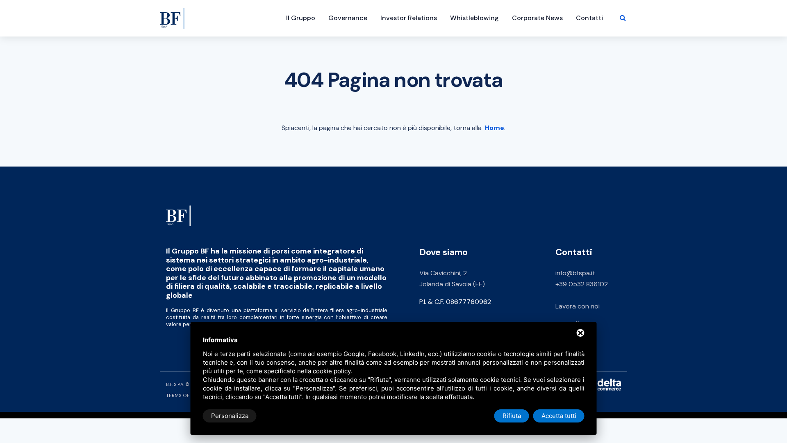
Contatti (589, 18)
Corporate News (537, 18)
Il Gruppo (300, 18)
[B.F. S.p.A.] (178, 215)
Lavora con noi (577, 306)
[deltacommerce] (602, 384)
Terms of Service (188, 395)
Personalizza (229, 416)
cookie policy (332, 371)
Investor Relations (408, 18)
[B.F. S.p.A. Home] (172, 14)
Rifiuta (512, 416)
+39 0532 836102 (581, 284)
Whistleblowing (474, 18)
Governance (347, 18)
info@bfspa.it (575, 273)
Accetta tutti (558, 416)
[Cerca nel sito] (623, 18)
